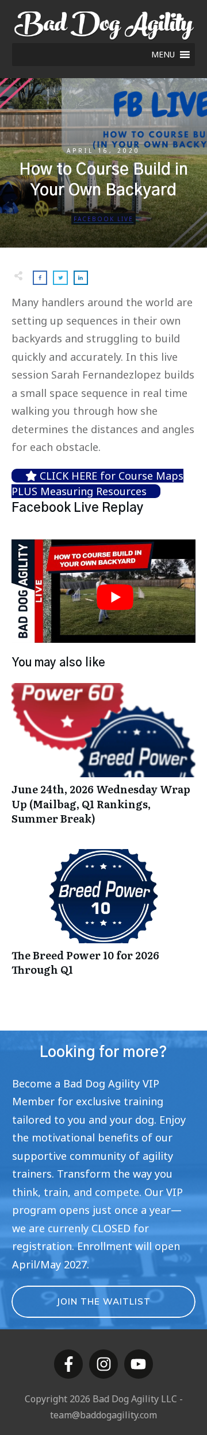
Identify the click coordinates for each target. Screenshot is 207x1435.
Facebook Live (103, 219)
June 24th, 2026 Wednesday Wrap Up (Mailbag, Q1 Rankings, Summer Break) (103, 760)
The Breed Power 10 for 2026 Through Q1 (103, 918)
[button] (163, 54)
